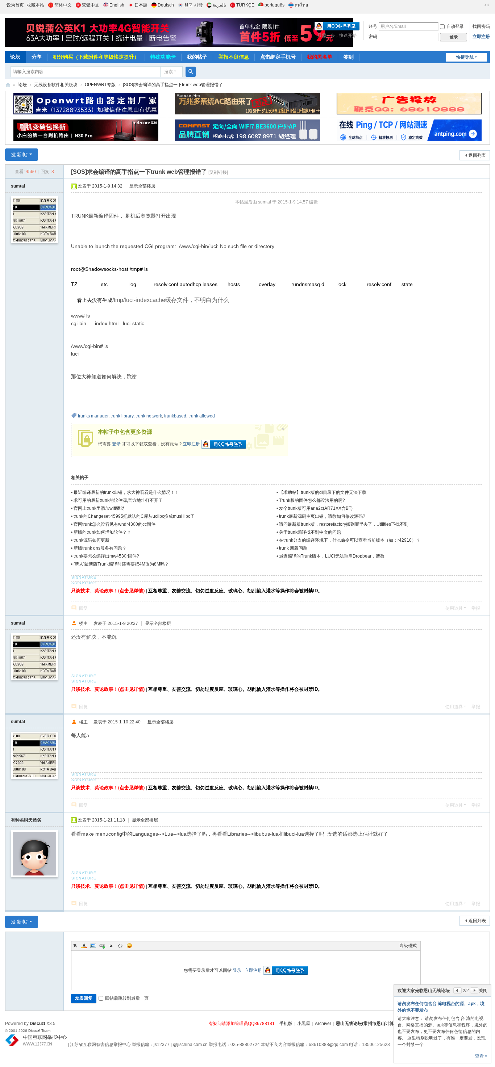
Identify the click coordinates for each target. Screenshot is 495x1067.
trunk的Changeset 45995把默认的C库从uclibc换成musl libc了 (134, 516)
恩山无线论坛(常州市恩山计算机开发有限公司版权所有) (389, 1023)
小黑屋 (303, 1023)
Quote (111, 945)
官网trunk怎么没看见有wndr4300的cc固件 (114, 524)
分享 (37, 57)
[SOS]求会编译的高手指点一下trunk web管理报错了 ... (175, 84)
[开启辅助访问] (480, 5)
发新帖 (19, 154)
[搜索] (191, 72)
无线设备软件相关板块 (56, 84)
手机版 (285, 1023)
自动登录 (455, 26)
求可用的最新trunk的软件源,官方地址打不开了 (118, 500)
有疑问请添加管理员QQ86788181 (242, 1023)
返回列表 (477, 155)
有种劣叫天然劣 (26, 820)
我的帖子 (197, 57)
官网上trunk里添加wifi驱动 (99, 508)
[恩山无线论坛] (138, 32)
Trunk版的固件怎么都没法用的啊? (312, 500)
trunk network (149, 416)
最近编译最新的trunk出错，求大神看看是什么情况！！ (126, 492)
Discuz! (37, 1023)
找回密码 (481, 26)
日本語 (140, 5)
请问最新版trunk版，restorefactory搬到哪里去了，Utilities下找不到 (343, 524)
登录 (116, 443)
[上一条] (457, 990)
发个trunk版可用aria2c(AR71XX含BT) (316, 508)
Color (84, 945)
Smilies (129, 945)
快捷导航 (465, 57)
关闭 (483, 990)
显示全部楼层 (142, 186)
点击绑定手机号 (278, 57)
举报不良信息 (234, 57)
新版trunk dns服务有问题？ (100, 548)
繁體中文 (90, 5)
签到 (349, 57)
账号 (373, 26)
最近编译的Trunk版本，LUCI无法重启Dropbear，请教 (331, 556)
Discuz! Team (39, 1031)
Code (120, 945)
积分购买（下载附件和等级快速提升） (96, 57)
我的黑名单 (319, 57)
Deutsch (166, 5)
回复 (83, 608)
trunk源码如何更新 (91, 540)
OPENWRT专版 (100, 84)
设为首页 (15, 5)
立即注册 (481, 36)
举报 (475, 608)
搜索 (168, 71)
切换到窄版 (486, 5)
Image (93, 945)
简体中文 (63, 5)
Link (102, 945)
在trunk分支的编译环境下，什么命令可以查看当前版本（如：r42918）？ (349, 540)
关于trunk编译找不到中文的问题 (310, 532)
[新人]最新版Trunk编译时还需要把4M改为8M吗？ (121, 564)
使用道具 (454, 608)
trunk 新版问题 (293, 548)
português (274, 5)
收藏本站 (35, 5)
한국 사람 (193, 5)
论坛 (15, 57)
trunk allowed (201, 416)
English (116, 5)
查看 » (481, 1056)
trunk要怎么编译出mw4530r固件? (106, 556)
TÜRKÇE (245, 5)
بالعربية (219, 5)
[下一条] (474, 990)
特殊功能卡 (163, 57)
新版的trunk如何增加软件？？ (102, 532)
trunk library (122, 416)
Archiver (323, 1023)
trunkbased (175, 416)
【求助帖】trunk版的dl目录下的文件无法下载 (322, 492)
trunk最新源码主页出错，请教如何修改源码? (322, 516)
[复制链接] (218, 172)
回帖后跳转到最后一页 (127, 998)
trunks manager (93, 416)
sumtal (18, 186)
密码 (373, 36)
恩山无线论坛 (8, 85)
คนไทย (301, 5)
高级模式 (408, 945)
